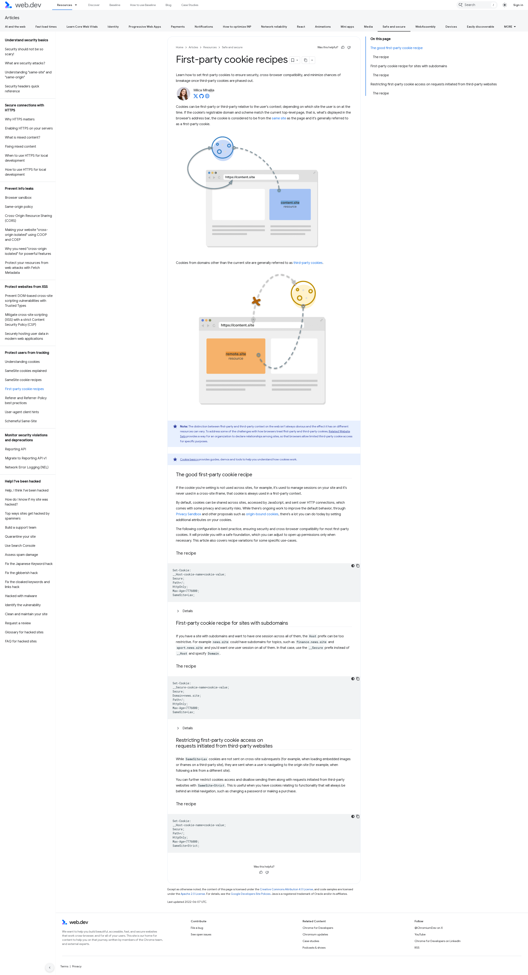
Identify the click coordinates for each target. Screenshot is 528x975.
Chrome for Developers (318, 928)
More (508, 26)
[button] (264, 611)
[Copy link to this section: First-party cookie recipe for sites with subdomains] (292, 623)
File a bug (197, 928)
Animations (323, 26)
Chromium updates (315, 934)
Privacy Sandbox (188, 514)
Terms (64, 966)
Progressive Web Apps (145, 26)
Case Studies (189, 5)
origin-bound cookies (262, 514)
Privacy (76, 966)
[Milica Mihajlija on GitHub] (201, 97)
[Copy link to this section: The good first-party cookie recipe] (256, 474)
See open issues (201, 934)
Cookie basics (189, 459)
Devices (451, 26)
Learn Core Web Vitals (82, 26)
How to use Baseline (143, 5)
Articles (12, 17)
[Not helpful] (349, 47)
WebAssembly (425, 26)
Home (179, 47)
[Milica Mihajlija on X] (195, 97)
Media (368, 26)
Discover (94, 5)
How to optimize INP (237, 26)
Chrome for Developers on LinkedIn (438, 941)
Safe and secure (394, 26)
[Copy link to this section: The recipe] (200, 553)
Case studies (311, 941)
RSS (417, 947)
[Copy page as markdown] (305, 60)
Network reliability (274, 26)
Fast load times (46, 26)
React (301, 26)
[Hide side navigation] (50, 967)
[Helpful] (343, 47)
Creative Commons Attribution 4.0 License (286, 889)
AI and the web (15, 26)
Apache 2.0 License (193, 894)
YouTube (420, 934)
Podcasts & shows (314, 947)
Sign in (518, 5)
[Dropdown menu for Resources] (77, 4)
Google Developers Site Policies (250, 894)
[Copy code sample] (357, 565)
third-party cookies (308, 263)
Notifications (204, 26)
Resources (64, 5)
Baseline (115, 5)
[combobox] (477, 5)
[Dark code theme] (352, 565)
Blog (168, 5)
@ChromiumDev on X (429, 928)
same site (279, 118)
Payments (178, 26)
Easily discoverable (480, 26)
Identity (113, 26)
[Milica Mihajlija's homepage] (207, 97)
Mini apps (347, 26)
